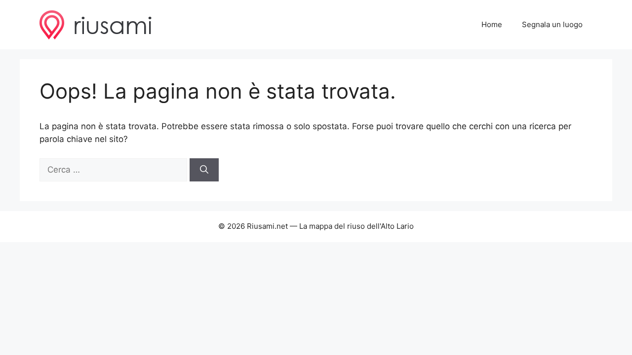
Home (491, 24)
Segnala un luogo (552, 24)
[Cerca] (204, 170)
